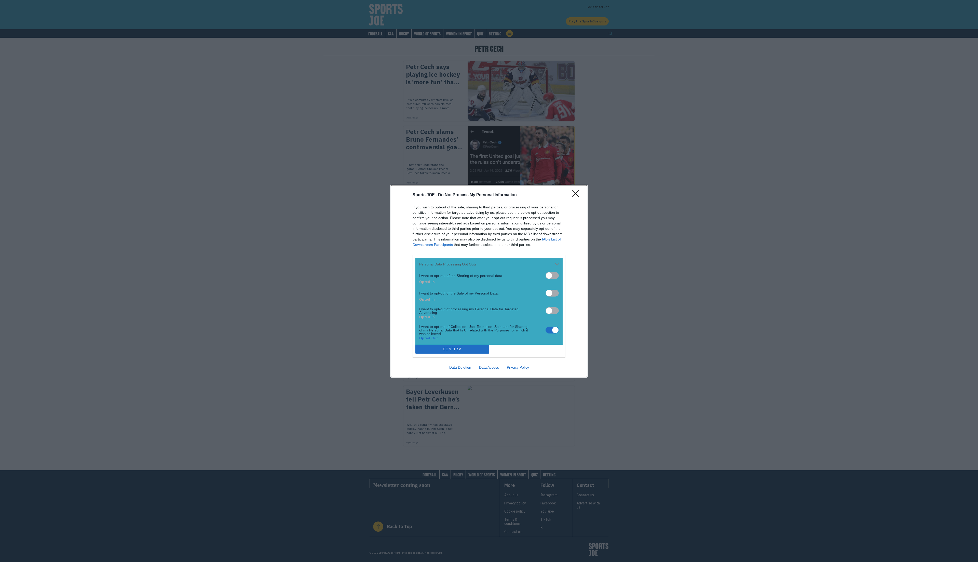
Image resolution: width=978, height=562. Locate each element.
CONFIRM (452, 349)
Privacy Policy (518, 367)
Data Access (489, 367)
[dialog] (489, 281)
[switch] (552, 275)
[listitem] (489, 264)
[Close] (577, 195)
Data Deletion (460, 367)
